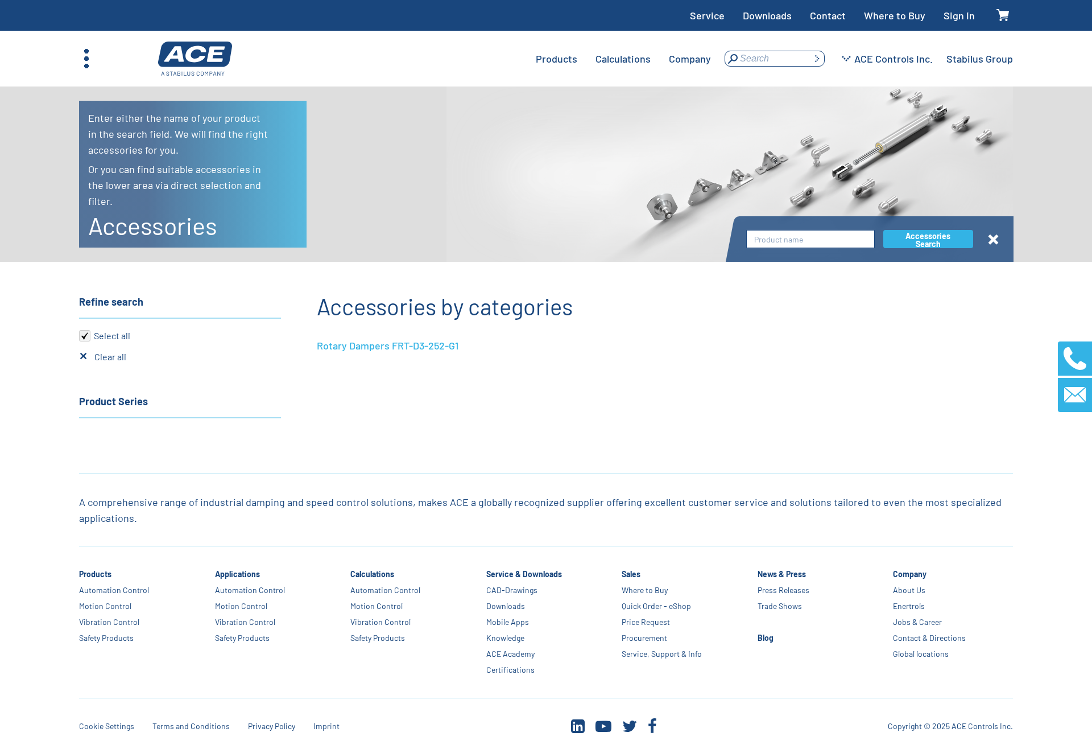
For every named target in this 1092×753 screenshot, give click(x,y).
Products (95, 574)
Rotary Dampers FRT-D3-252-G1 (387, 345)
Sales (631, 574)
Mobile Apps (507, 622)
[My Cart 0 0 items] (1003, 16)
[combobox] (810, 239)
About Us (909, 590)
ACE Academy (510, 654)
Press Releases (783, 590)
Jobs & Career (917, 622)
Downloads (767, 15)
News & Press (782, 574)
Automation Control (114, 590)
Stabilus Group (979, 58)
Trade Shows (780, 606)
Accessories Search (927, 239)
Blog (766, 638)
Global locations (921, 654)
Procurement (644, 638)
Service (707, 15)
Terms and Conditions (191, 726)
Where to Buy (894, 15)
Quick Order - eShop (656, 606)
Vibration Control (109, 622)
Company (909, 574)
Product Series (113, 401)
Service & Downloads (524, 574)
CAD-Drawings (511, 590)
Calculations (372, 574)
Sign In (959, 15)
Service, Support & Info (662, 654)
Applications (237, 574)
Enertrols (909, 606)
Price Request (646, 622)
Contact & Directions (929, 638)
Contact (828, 15)
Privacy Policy (271, 726)
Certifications (510, 669)
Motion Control (105, 606)
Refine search (111, 301)
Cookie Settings (106, 726)
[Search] (817, 59)
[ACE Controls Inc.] (195, 59)
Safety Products (106, 638)
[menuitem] (556, 59)
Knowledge (505, 638)
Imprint (326, 726)
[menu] (623, 59)
